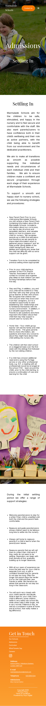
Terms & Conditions (23, 693)
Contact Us (28, 8)
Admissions (13, 642)
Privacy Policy (23, 692)
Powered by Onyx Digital (23, 695)
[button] (38, 8)
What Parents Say (15, 648)
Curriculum (13, 645)
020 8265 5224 (31, 676)
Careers (12, 651)
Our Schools (13, 639)
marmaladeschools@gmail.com (20, 672)
